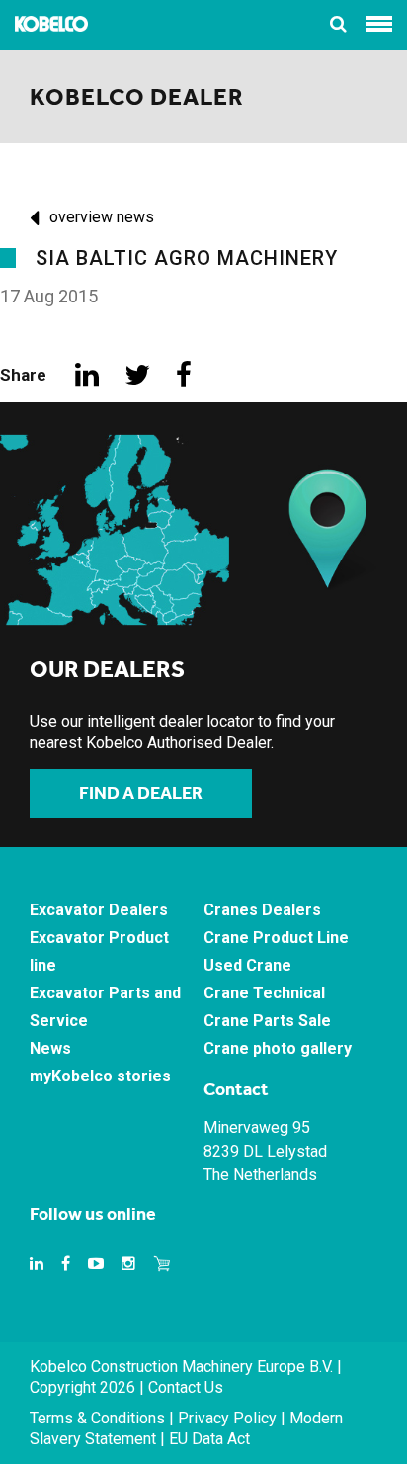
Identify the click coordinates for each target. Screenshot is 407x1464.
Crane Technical (264, 993)
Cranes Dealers (262, 910)
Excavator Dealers (99, 910)
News (50, 1048)
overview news (101, 217)
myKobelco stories (100, 1076)
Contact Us (185, 1387)
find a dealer (141, 793)
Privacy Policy (227, 1418)
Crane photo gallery (278, 1048)
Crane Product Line (276, 937)
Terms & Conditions (97, 1418)
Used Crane (247, 965)
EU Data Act (209, 1438)
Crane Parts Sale (267, 1020)
